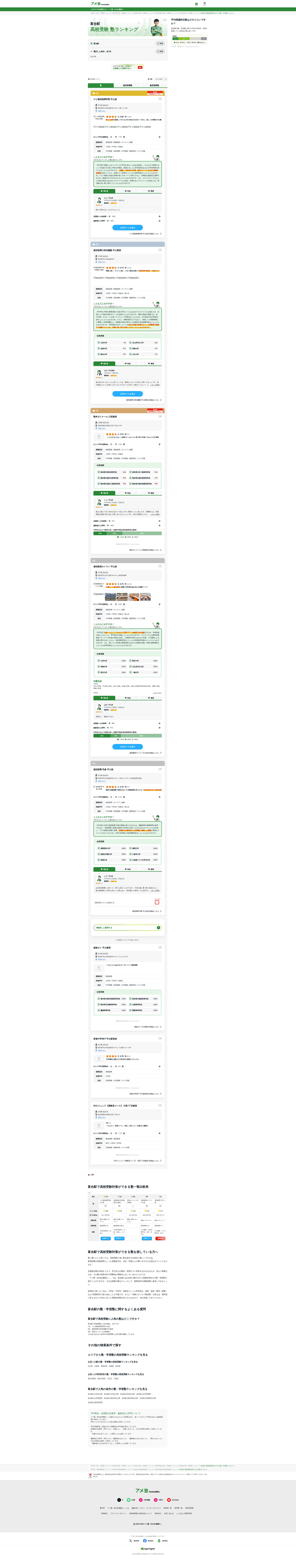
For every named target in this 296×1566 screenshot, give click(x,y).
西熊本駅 (104, 1366)
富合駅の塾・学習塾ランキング (189, 13)
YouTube (175, 1500)
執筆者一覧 (168, 1508)
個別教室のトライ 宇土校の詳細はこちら (144, 753)
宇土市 (109, 1378)
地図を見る (102, 111)
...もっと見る (155, 385)
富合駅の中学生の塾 (111, 1394)
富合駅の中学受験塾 (143, 1394)
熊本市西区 (92, 1378)
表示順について (95, 79)
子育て (161, 1500)
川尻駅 (96, 1366)
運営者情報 (189, 1508)
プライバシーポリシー (118, 1513)
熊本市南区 (102, 1378)
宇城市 (116, 1378)
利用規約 (104, 1513)
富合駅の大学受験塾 (95, 1398)
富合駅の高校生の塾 (127, 1394)
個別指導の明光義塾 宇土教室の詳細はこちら (142, 400)
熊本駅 (117, 1366)
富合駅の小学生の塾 (95, 1394)
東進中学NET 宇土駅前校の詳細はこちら (144, 1094)
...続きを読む (157, 693)
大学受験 (147, 1500)
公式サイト (105, 1238)
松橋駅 (111, 1366)
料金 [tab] (129, 191)
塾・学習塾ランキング (104, 13)
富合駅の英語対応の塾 (112, 1398)
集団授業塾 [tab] (154, 85)
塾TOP (93, 13)
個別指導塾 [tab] (127, 85)
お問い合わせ (169, 1513)
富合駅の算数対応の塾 (148, 1398)
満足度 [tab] (105, 191)
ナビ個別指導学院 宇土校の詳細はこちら (144, 234)
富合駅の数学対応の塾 (130, 1398)
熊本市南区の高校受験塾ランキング (166, 1469)
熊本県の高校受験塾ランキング (122, 1469)
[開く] (159, 137)
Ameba (136, 1540)
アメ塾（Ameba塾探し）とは (118, 1508)
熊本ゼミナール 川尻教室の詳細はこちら (144, 550)
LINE (133, 1500)
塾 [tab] (101, 85)
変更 (161, 43)
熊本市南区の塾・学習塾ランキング (166, 13)
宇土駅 (90, 1366)
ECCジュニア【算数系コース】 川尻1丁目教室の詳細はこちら (136, 1160)
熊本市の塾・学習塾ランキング (144, 13)
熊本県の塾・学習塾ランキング (122, 13)
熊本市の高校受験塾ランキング (144, 1469)
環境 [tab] (152, 191)
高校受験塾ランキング (104, 1469)
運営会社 (158, 1513)
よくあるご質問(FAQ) (184, 1513)
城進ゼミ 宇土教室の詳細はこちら (146, 1027)
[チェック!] (157, 902)
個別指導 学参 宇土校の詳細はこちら (145, 911)
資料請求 (160, 1238)
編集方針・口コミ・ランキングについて (146, 1508)
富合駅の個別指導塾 (95, 1402)
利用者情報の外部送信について (140, 1513)
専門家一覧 (178, 1508)
